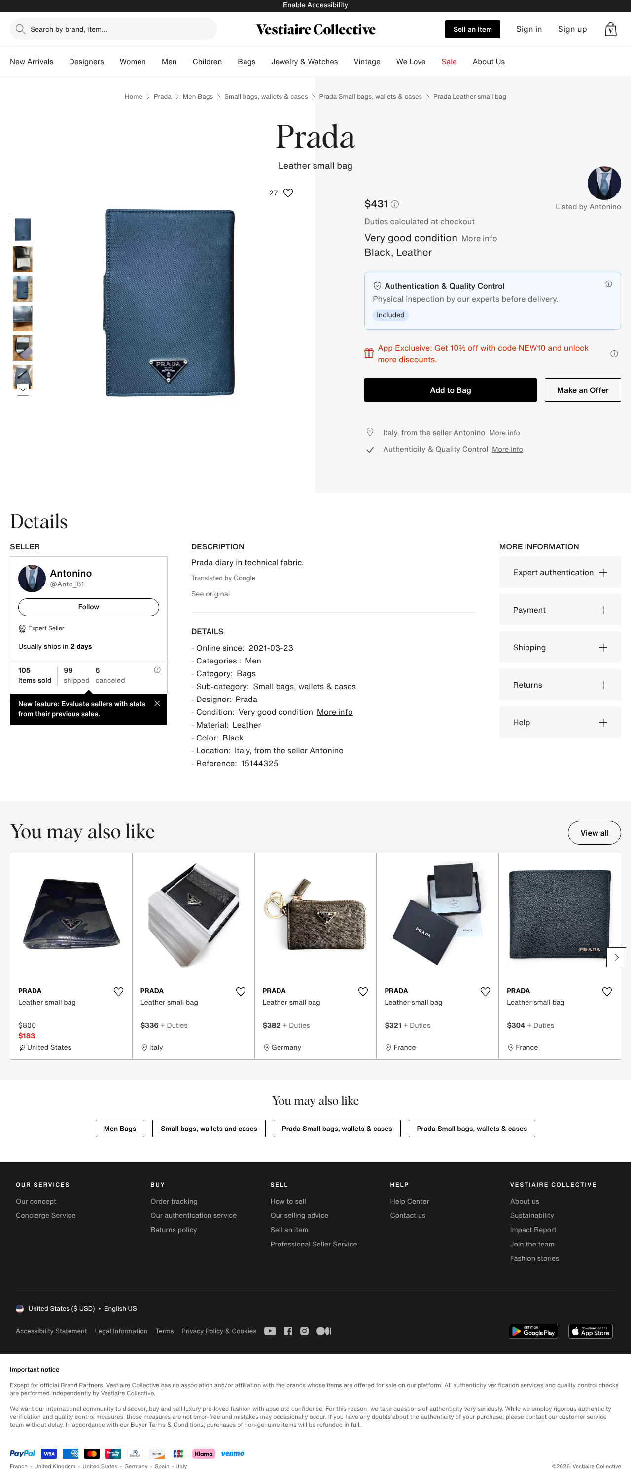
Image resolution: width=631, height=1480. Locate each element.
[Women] (154, 62)
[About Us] (513, 62)
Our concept (36, 1201)
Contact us (408, 1215)
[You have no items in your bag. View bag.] (611, 29)
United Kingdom (55, 1466)
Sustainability (532, 1215)
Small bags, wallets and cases (209, 1129)
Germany (136, 1466)
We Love (411, 61)
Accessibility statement (51, 1331)
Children (207, 61)
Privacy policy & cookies (218, 1331)
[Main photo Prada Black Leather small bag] (22, 229)
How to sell (288, 1201)
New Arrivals (31, 61)
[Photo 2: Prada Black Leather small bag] (22, 259)
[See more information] (614, 353)
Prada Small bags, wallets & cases (370, 96)
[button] (611, 29)
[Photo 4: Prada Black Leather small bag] (22, 318)
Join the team (532, 1244)
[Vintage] (388, 62)
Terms (164, 1331)
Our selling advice (299, 1215)
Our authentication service (193, 1215)
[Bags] (263, 62)
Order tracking (174, 1201)
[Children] (230, 62)
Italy (181, 1466)
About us (524, 1201)
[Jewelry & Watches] (346, 62)
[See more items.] (23, 389)
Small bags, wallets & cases (266, 96)
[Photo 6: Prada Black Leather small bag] (22, 377)
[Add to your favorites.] (119, 992)
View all (594, 833)
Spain (162, 1466)
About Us (489, 61)
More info (479, 238)
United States (100, 1466)
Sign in (529, 29)
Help (521, 722)
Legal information (121, 1331)
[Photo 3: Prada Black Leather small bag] (22, 289)
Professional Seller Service (313, 1244)
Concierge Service (45, 1215)
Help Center (409, 1201)
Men (169, 61)
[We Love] (434, 62)
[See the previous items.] (23, 216)
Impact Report (533, 1230)
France (19, 1466)
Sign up (572, 29)
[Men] (185, 62)
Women (133, 61)
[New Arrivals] (61, 62)
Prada (163, 96)
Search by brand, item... (69, 29)
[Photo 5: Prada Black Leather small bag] (22, 348)
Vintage (366, 61)
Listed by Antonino (588, 207)
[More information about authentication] (609, 284)
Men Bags (198, 96)
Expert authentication (553, 572)
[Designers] (112, 62)
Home (133, 96)
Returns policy (173, 1230)
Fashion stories (534, 1258)
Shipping (529, 647)
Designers (86, 61)
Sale (449, 61)
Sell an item (473, 29)
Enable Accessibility (315, 5)
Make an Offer (583, 390)
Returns (527, 685)
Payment (529, 610)
